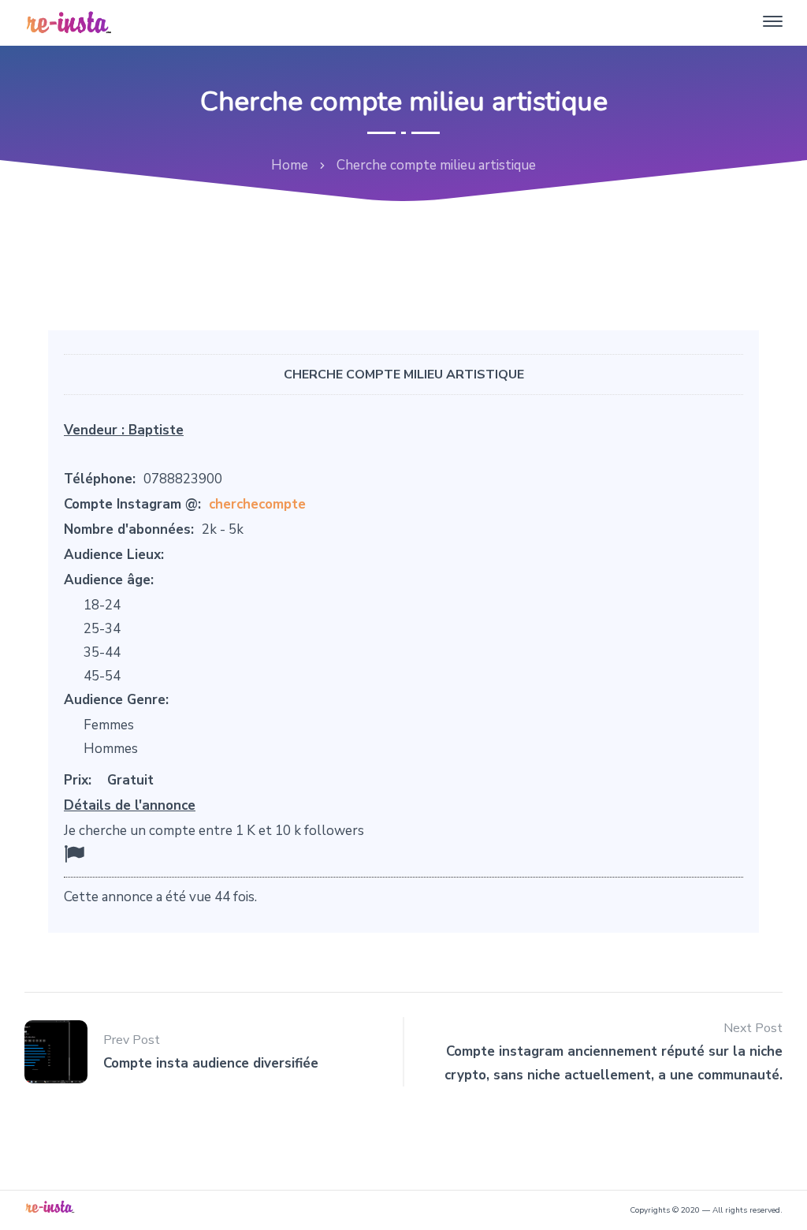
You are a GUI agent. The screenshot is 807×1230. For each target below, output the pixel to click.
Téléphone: (100, 479)
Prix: (77, 780)
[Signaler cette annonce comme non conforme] (74, 854)
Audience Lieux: (114, 555)
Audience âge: (109, 580)
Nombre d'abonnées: (129, 529)
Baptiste (156, 430)
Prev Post (131, 1040)
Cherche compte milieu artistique (404, 374)
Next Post (753, 1028)
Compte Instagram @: (132, 504)
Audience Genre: (116, 700)
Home (289, 165)
